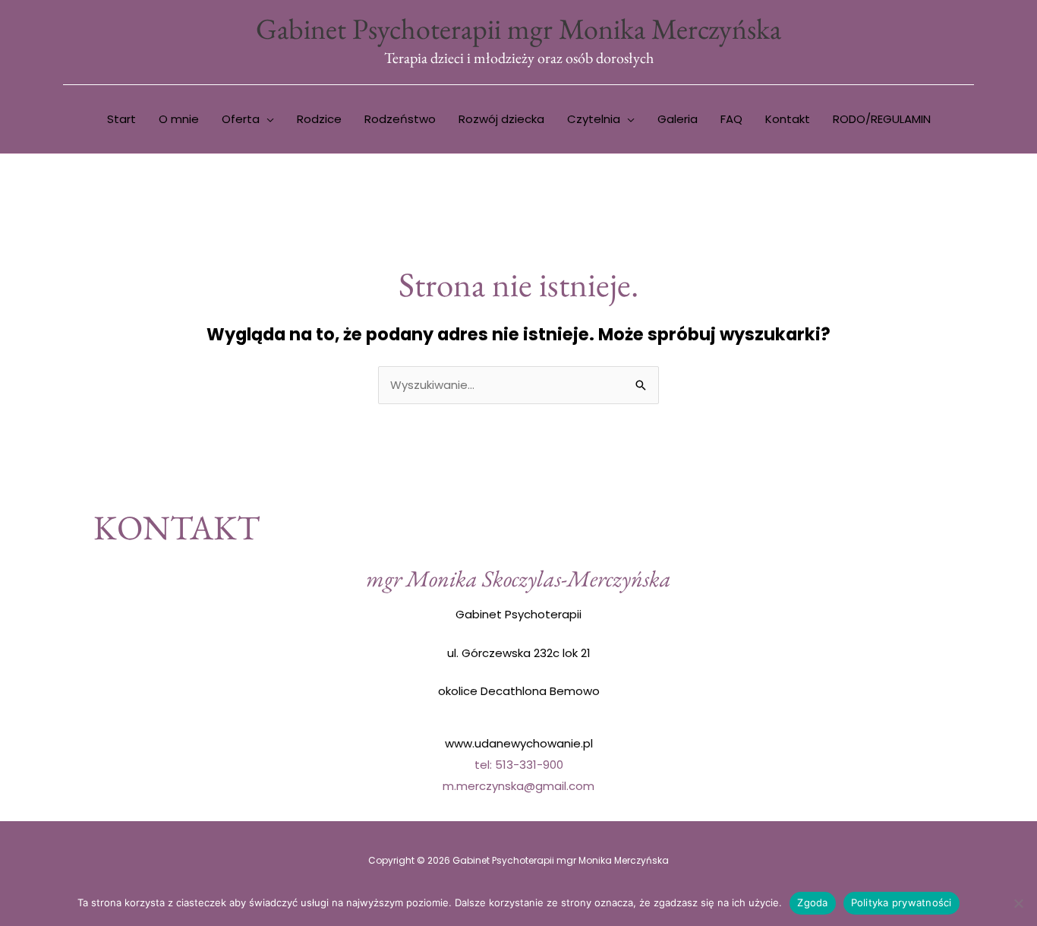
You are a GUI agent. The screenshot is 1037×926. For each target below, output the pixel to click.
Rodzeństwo (400, 119)
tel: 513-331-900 (518, 765)
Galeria (677, 119)
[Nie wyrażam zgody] (1018, 903)
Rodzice (319, 119)
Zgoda (812, 902)
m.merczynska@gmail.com (518, 786)
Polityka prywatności (901, 902)
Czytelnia (593, 119)
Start (121, 119)
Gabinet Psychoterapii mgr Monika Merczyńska (518, 28)
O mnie (179, 119)
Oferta (241, 119)
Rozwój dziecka (501, 119)
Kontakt (787, 119)
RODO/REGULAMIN (882, 119)
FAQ (731, 119)
